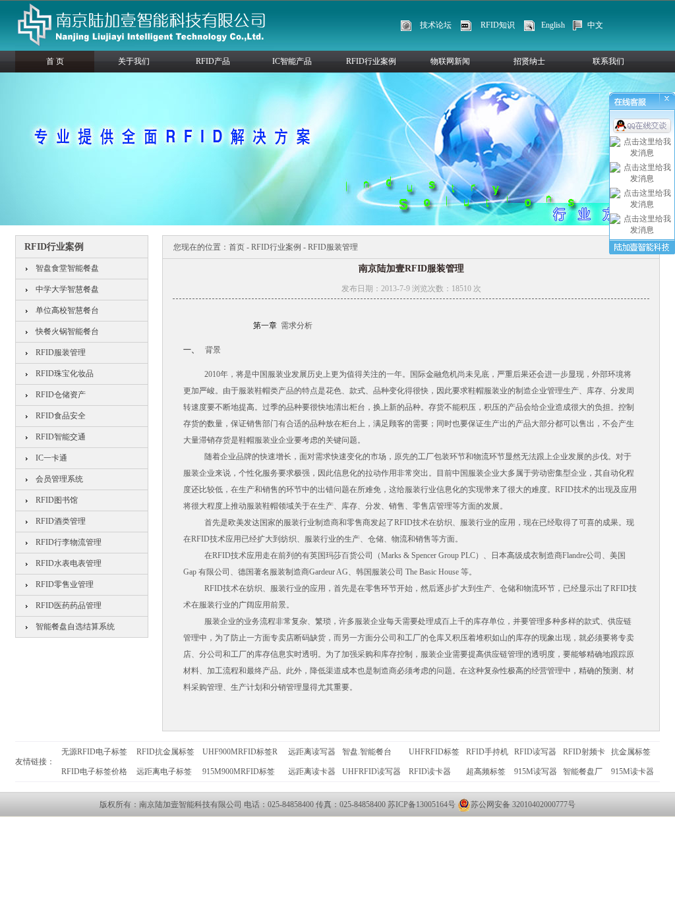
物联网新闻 (450, 61)
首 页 (55, 61)
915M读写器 (535, 771)
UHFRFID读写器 (371, 771)
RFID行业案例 (371, 61)
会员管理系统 (59, 479)
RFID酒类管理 (61, 521)
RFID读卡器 (430, 771)
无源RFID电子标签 (94, 751)
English (553, 25)
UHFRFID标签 (434, 751)
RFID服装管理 (61, 352)
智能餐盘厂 (582, 771)
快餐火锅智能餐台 (67, 331)
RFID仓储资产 (61, 394)
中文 (595, 25)
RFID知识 (498, 25)
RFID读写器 (535, 751)
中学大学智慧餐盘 (67, 289)
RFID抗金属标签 (165, 751)
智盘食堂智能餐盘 (67, 268)
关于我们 (134, 61)
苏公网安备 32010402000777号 (523, 804)
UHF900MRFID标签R (240, 751)
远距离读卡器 (312, 771)
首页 (237, 247)
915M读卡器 (632, 771)
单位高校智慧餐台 (67, 310)
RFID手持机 (487, 751)
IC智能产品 (292, 61)
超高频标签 (486, 771)
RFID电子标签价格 (94, 771)
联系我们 (608, 61)
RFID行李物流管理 (69, 542)
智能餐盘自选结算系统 (75, 626)
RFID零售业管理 (65, 584)
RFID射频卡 (584, 751)
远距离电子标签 (164, 771)
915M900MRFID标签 (238, 771)
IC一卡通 (51, 458)
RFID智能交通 (61, 436)
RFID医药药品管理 (69, 605)
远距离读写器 (312, 751)
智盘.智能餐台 (367, 751)
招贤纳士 (529, 61)
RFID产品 (213, 61)
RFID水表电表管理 (69, 563)
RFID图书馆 (57, 500)
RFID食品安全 (61, 415)
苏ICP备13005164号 (421, 804)
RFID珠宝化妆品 (65, 373)
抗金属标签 (631, 751)
